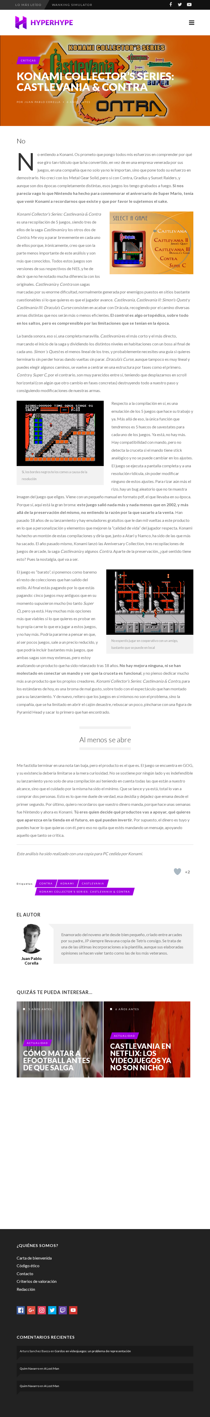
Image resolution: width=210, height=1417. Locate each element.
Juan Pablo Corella (42, 101)
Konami (67, 883)
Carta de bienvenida (34, 1257)
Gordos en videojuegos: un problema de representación (93, 1351)
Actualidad (37, 1042)
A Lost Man (51, 1368)
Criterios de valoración (37, 1281)
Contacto (25, 1273)
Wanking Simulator (72, 3)
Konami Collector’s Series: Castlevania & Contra (84, 891)
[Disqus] (105, 1152)
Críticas (28, 60)
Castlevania (93, 883)
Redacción (26, 1289)
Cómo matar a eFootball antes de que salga (56, 1060)
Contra (46, 883)
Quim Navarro (29, 1368)
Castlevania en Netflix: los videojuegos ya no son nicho (140, 1056)
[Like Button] (177, 871)
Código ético (28, 1265)
